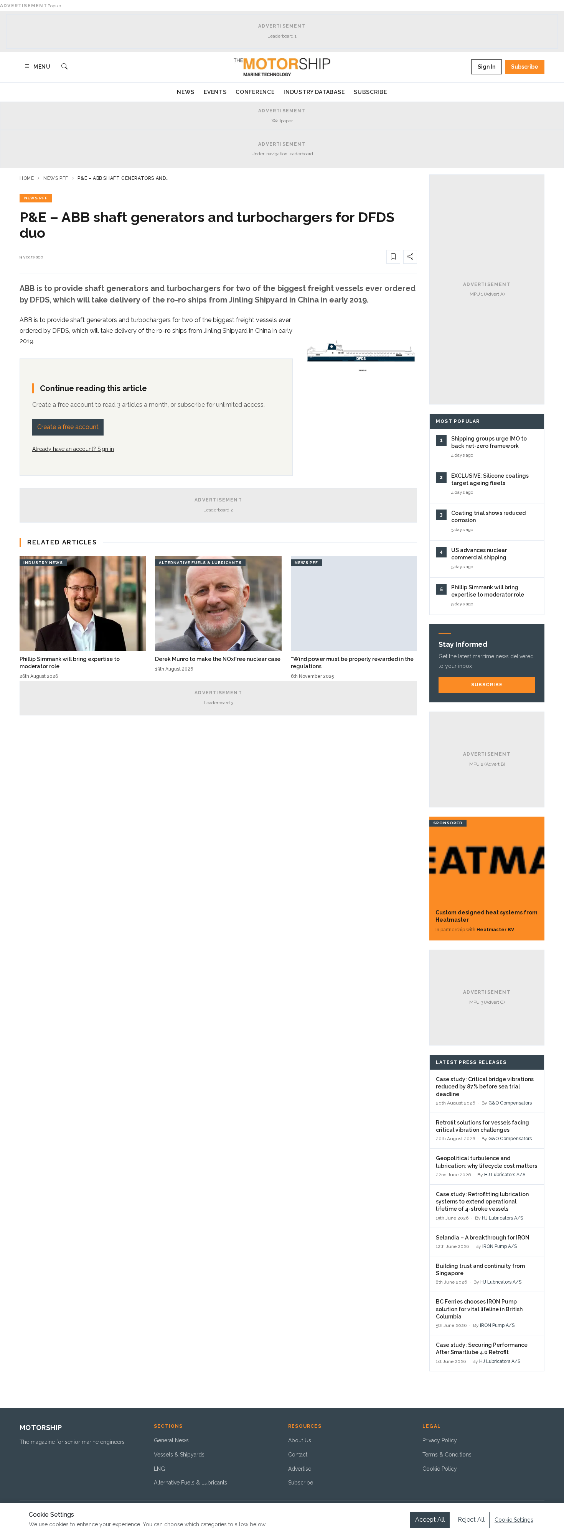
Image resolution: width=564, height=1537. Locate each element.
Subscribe (524, 67)
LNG (159, 1469)
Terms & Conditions (447, 1455)
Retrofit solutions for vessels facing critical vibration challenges (482, 1126)
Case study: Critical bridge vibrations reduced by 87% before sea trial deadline (485, 1086)
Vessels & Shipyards (179, 1455)
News (186, 92)
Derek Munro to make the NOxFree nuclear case (217, 659)
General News (171, 1440)
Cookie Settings (514, 1520)
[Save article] (393, 257)
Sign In (486, 67)
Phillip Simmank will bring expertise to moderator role (70, 662)
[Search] (64, 67)
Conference (255, 92)
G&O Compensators (510, 1103)
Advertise (299, 1469)
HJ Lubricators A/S (504, 1174)
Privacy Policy (439, 1440)
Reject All (471, 1519)
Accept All (430, 1519)
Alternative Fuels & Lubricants (190, 1482)
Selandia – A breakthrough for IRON (482, 1238)
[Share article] (410, 257)
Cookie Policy (439, 1469)
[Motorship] (282, 67)
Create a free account (68, 427)
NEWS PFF (36, 198)
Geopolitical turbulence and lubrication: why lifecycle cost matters (486, 1162)
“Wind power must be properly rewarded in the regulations (352, 662)
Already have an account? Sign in (73, 449)
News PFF (55, 178)
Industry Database (314, 92)
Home (27, 178)
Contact (297, 1455)
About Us (299, 1440)
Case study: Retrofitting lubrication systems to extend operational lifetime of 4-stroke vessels (482, 1201)
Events (215, 92)
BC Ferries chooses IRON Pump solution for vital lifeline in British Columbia (479, 1309)
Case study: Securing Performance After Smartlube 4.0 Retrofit (482, 1348)
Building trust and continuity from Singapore (480, 1269)
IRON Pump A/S (499, 1246)
